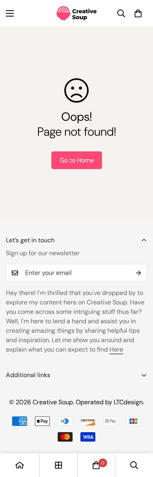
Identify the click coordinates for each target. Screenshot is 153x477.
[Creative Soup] (76, 13)
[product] (19, 465)
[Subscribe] (138, 273)
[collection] (58, 465)
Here (116, 349)
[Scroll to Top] (139, 435)
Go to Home (77, 160)
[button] (138, 13)
